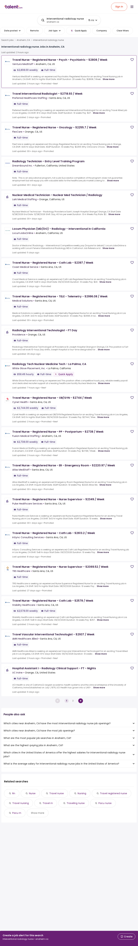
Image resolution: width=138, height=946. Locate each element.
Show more (108, 79)
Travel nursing (20, 803)
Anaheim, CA (23, 40)
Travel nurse (56, 793)
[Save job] (132, 59)
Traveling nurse (76, 803)
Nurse (32, 793)
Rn (13, 793)
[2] (80, 700)
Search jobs (7, 40)
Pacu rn (16, 813)
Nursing (82, 793)
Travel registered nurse (113, 793)
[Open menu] (132, 7)
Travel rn (48, 803)
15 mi (91, 20)
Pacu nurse (105, 803)
